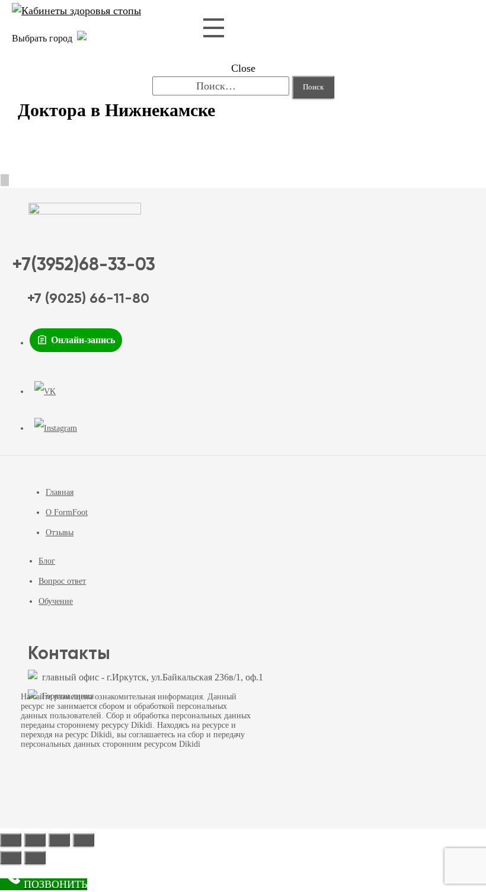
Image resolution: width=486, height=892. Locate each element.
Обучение (56, 601)
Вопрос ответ (62, 581)
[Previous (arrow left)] (10, 857)
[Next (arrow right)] (35, 857)
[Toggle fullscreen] (59, 839)
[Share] (35, 839)
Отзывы (59, 532)
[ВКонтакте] (45, 391)
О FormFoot (67, 512)
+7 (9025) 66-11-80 (88, 299)
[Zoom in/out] (83, 839)
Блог (47, 561)
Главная (59, 492)
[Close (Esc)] (10, 839)
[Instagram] (56, 428)
